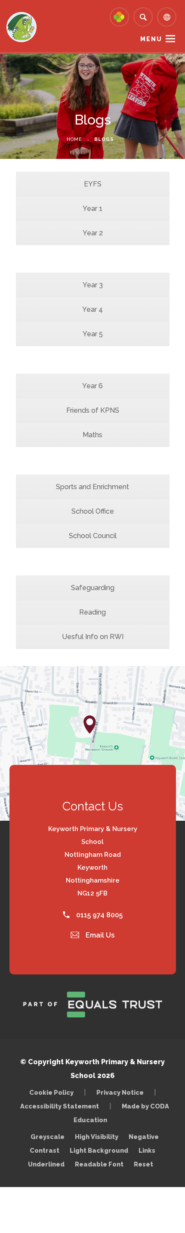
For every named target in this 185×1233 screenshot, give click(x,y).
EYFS (93, 184)
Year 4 (92, 309)
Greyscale (48, 1136)
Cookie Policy (51, 1092)
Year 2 (93, 233)
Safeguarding (92, 588)
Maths (92, 435)
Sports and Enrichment (92, 487)
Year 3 (93, 285)
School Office (92, 511)
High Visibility (96, 1136)
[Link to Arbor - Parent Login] (119, 17)
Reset (143, 1164)
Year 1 (92, 208)
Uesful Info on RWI (92, 637)
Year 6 (92, 386)
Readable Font (99, 1164)
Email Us (99, 935)
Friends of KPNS (92, 410)
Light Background (99, 1150)
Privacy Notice (120, 1092)
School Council (93, 536)
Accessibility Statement (59, 1106)
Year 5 (93, 334)
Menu (151, 39)
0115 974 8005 (98, 915)
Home (74, 139)
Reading (92, 612)
